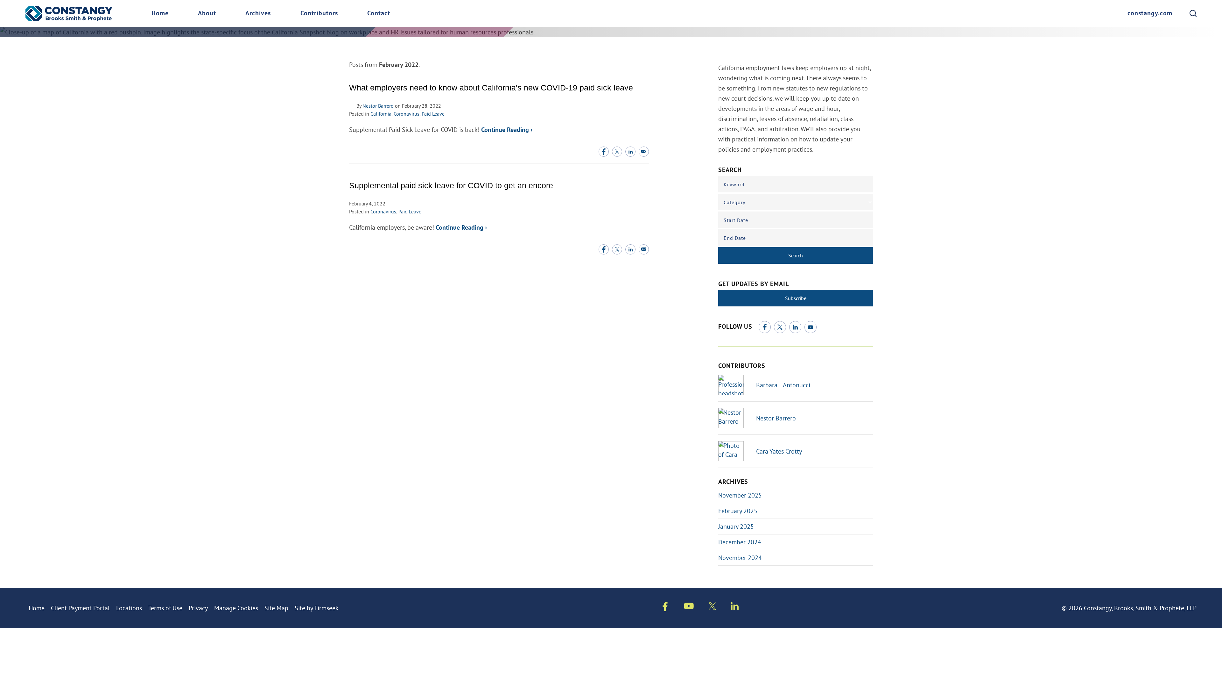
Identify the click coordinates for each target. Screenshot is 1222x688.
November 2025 (740, 495)
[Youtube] (689, 607)
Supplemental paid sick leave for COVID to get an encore (451, 185)
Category (734, 202)
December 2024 (739, 542)
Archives (258, 14)
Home (160, 14)
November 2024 (740, 558)
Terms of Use (165, 608)
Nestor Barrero (378, 106)
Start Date (736, 220)
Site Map (276, 608)
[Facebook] (765, 327)
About (207, 14)
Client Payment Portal (80, 608)
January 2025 (736, 526)
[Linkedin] (734, 607)
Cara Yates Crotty (779, 451)
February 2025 (737, 511)
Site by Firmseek (317, 608)
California (380, 114)
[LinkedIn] (795, 327)
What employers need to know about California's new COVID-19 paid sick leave (491, 87)
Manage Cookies (236, 608)
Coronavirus (406, 114)
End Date (735, 238)
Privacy (198, 608)
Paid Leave (433, 114)
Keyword (734, 184)
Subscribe (795, 298)
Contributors (319, 14)
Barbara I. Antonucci (783, 385)
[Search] (1193, 13)
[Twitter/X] (780, 327)
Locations (129, 608)
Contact (378, 14)
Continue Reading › (506, 130)
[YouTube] (810, 327)
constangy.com (1149, 14)
